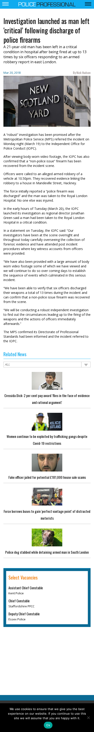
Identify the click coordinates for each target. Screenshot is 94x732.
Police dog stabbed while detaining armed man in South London (47, 552)
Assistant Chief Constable (25, 587)
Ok (48, 725)
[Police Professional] (47, 4)
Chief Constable (19, 600)
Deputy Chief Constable (24, 613)
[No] (88, 717)
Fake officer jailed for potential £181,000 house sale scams (47, 477)
